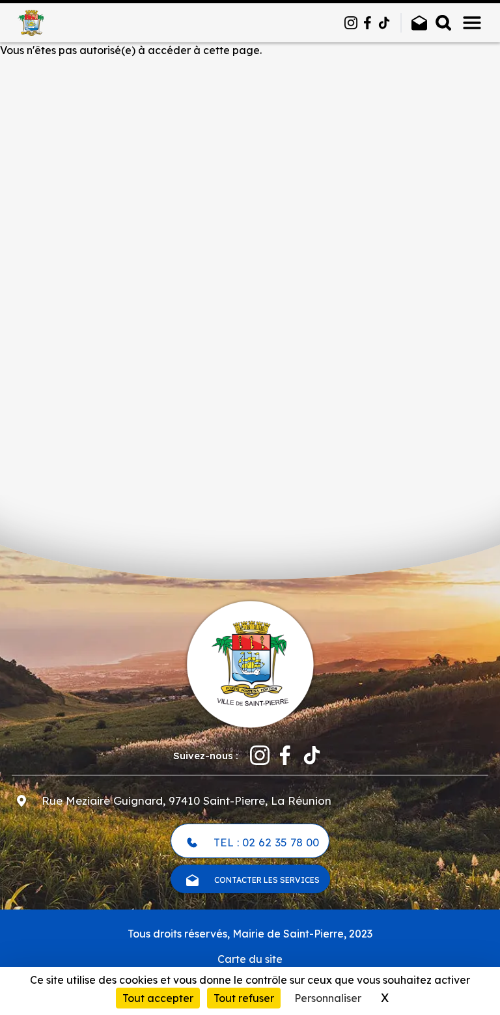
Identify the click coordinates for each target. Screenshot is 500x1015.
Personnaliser (327, 998)
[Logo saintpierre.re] (250, 662)
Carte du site (250, 959)
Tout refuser (244, 998)
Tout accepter (157, 998)
